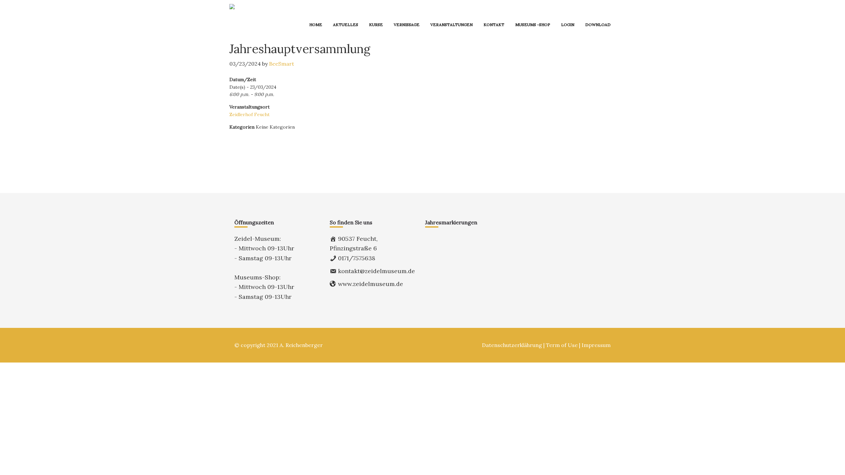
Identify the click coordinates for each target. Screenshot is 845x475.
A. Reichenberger (301, 345)
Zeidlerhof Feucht (249, 114)
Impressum (596, 345)
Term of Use (562, 345)
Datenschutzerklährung (512, 345)
